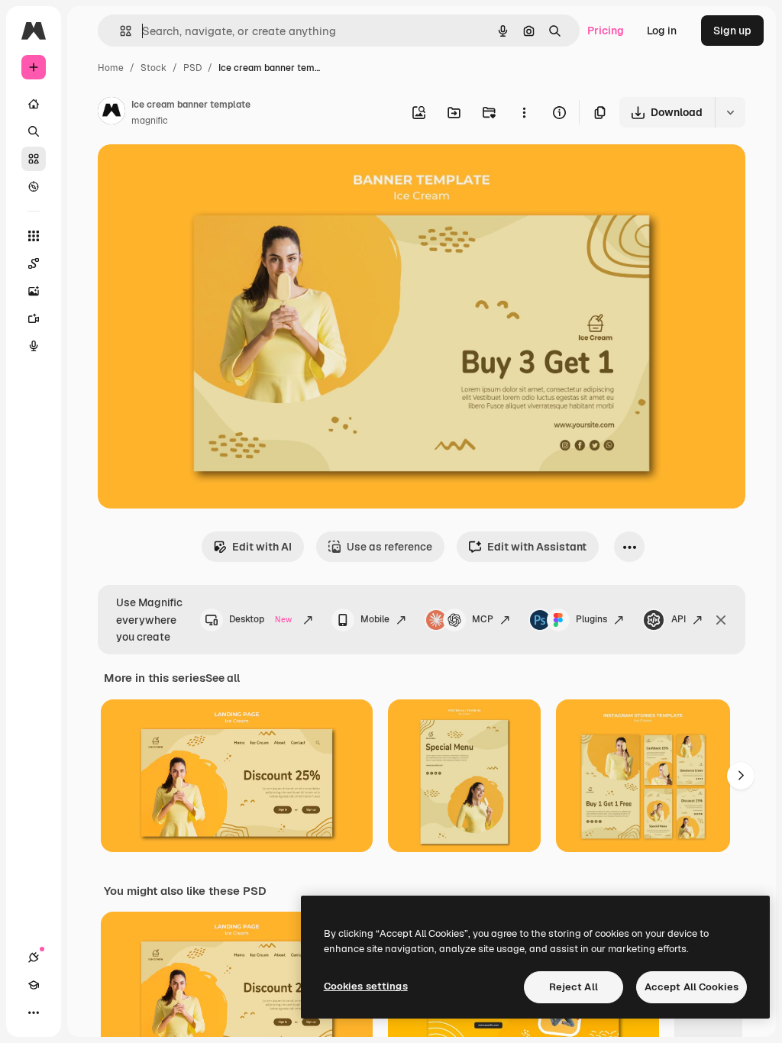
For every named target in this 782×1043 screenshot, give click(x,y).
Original (195, 173)
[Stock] (33, 159)
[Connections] (33, 957)
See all (222, 678)
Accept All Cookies (691, 986)
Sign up (732, 30)
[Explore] (33, 186)
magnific (149, 121)
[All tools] (33, 236)
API (678, 619)
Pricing (605, 30)
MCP (482, 619)
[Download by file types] (730, 112)
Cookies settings (366, 986)
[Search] (33, 131)
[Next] (741, 775)
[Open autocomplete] (120, 31)
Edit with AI (262, 547)
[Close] (721, 620)
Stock (153, 68)
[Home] (33, 104)
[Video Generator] (33, 318)
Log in (662, 30)
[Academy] (33, 985)
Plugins (591, 619)
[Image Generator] (33, 291)
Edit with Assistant (536, 547)
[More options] (524, 112)
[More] (33, 1012)
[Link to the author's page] (111, 113)
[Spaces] (33, 263)
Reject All (573, 986)
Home (111, 68)
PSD (192, 68)
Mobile (374, 619)
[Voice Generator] (33, 346)
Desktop (260, 619)
